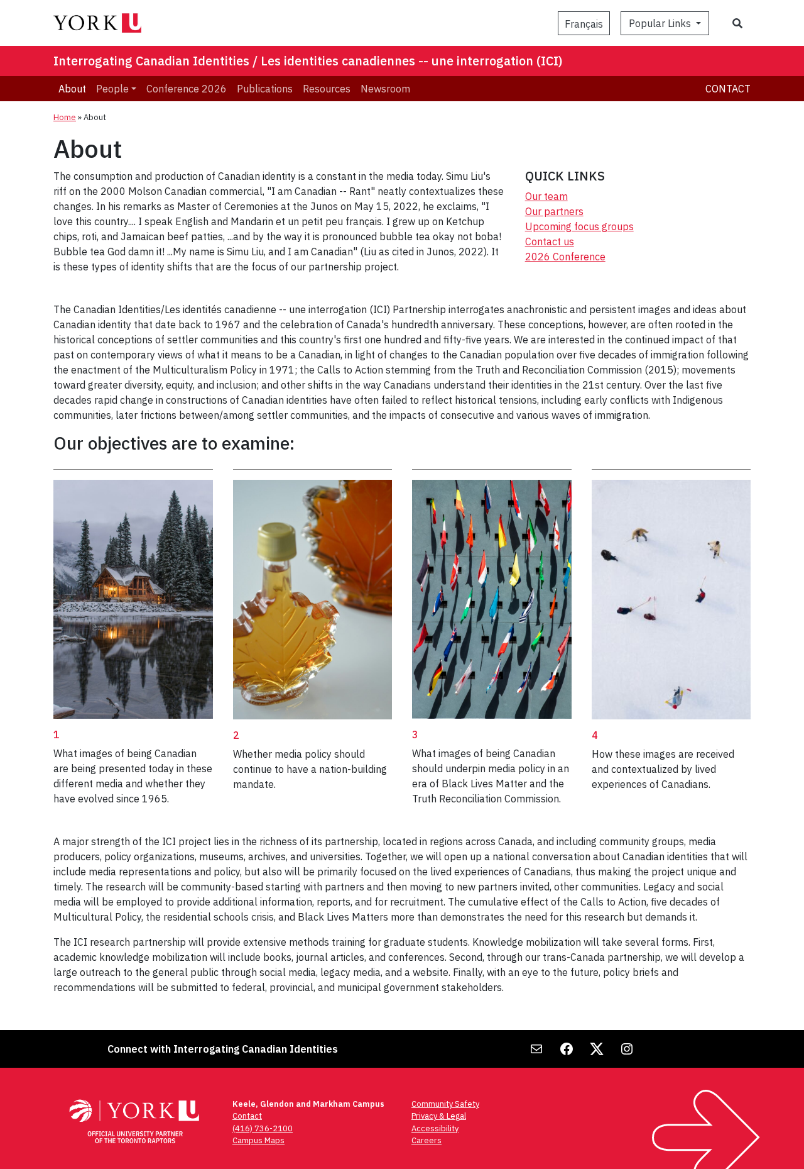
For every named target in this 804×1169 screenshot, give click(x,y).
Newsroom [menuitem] (385, 88)
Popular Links (661, 23)
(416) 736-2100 (262, 1128)
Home (64, 117)
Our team (546, 196)
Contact (728, 88)
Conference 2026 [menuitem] (186, 88)
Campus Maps (258, 1140)
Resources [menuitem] (326, 88)
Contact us (549, 241)
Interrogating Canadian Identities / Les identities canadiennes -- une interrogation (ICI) (308, 60)
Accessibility (435, 1128)
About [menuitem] (72, 88)
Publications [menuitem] (265, 88)
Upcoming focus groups (579, 226)
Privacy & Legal (438, 1116)
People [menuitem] (112, 88)
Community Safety (445, 1104)
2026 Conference (565, 256)
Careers (426, 1140)
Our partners (554, 211)
